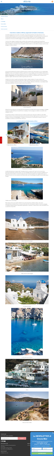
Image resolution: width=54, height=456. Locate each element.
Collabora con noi (4, 452)
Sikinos (6, 75)
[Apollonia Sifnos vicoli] (27, 96)
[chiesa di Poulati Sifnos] (27, 303)
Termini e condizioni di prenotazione (8, 445)
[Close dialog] (53, 432)
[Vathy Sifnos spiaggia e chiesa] (27, 225)
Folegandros (11, 75)
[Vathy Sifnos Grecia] (27, 406)
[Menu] (1, 1)
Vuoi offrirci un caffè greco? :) (7, 449)
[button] (6, 135)
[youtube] (5, 441)
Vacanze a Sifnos (4, 16)
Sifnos (2, 18)
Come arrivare (4, 26)
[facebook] (3, 441)
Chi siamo (3, 446)
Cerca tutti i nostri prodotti (6, 447)
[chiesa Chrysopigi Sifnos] (27, 157)
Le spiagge (3, 21)
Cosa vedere (3, 23)
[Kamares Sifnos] (27, 58)
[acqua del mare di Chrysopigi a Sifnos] (27, 189)
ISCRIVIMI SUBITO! (42, 453)
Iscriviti (21, 438)
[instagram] (1, 441)
